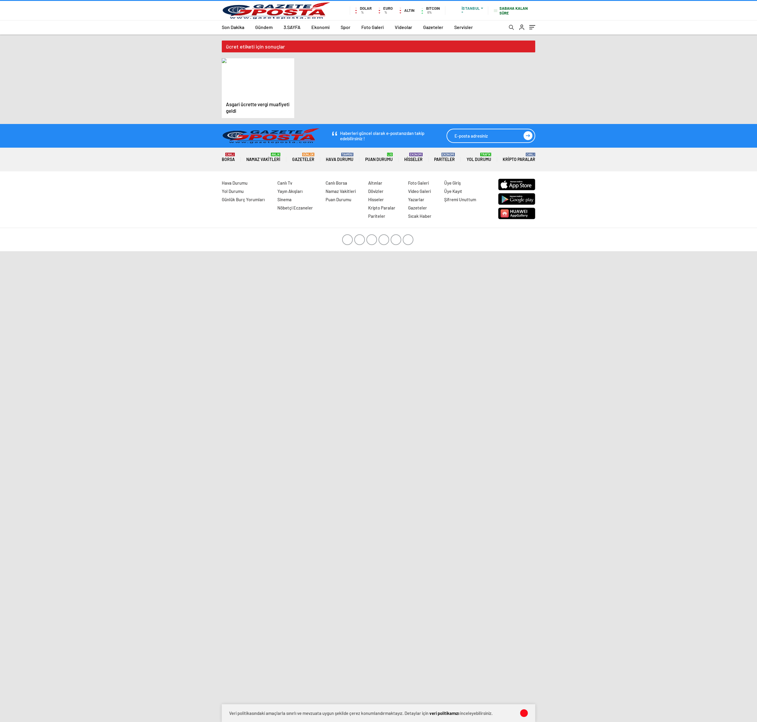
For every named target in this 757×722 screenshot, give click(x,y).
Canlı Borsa (336, 183)
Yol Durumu (479, 157)
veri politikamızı (444, 713)
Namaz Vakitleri (263, 157)
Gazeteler (433, 27)
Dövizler (376, 191)
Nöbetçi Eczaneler (295, 207)
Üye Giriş (452, 183)
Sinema (284, 199)
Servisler (463, 27)
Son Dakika (233, 27)
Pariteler (444, 157)
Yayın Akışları (290, 191)
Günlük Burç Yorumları (243, 199)
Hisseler (413, 157)
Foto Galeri (372, 27)
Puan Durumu (379, 157)
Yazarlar (416, 199)
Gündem (264, 27)
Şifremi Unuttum (460, 199)
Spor (345, 27)
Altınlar (375, 183)
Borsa (228, 157)
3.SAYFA (292, 27)
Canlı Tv (284, 183)
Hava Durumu (339, 157)
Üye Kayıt (453, 191)
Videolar (403, 27)
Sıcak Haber (419, 216)
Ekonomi (320, 27)
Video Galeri (419, 191)
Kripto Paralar (519, 157)
